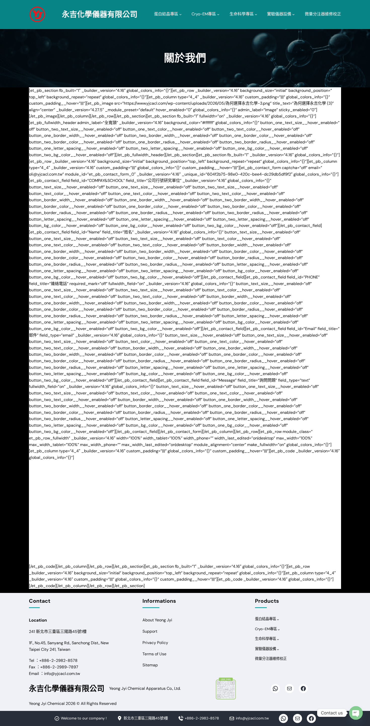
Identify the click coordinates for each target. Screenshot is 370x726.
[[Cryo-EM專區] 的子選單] (218, 14)
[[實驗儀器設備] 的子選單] (293, 14)
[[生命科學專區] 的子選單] (256, 14)
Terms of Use (154, 654)
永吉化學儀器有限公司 (99, 14)
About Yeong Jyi (157, 620)
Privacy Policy (155, 642)
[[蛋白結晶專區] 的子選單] (180, 14)
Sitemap (150, 665)
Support (149, 631)
